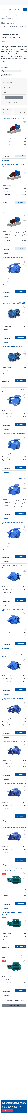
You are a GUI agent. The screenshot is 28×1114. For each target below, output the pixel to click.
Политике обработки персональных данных (12, 1107)
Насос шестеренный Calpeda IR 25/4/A (12, 913)
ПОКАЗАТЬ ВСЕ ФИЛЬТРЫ (14, 98)
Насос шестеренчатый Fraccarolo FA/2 (13, 165)
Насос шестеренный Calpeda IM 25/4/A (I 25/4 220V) (12, 869)
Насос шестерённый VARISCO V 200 (14, 827)
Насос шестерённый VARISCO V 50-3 (13, 390)
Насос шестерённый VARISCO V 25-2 (13, 304)
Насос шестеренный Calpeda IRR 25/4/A (12, 956)
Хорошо (7, 1110)
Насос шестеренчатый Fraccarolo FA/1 (13, 119)
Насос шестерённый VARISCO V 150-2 (12, 699)
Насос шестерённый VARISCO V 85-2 (13, 523)
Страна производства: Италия (10, 71)
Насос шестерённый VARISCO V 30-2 (13, 347)
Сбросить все (6, 74)
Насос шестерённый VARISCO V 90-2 (13, 566)
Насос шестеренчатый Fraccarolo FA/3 (13, 211)
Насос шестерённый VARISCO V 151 (14, 741)
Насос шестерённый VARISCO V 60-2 (13, 434)
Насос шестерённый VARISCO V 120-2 (12, 655)
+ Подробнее (5, 160)
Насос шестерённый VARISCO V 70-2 (13, 479)
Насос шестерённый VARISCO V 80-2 (13, 258)
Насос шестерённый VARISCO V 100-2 (12, 610)
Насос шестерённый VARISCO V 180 (14, 783)
